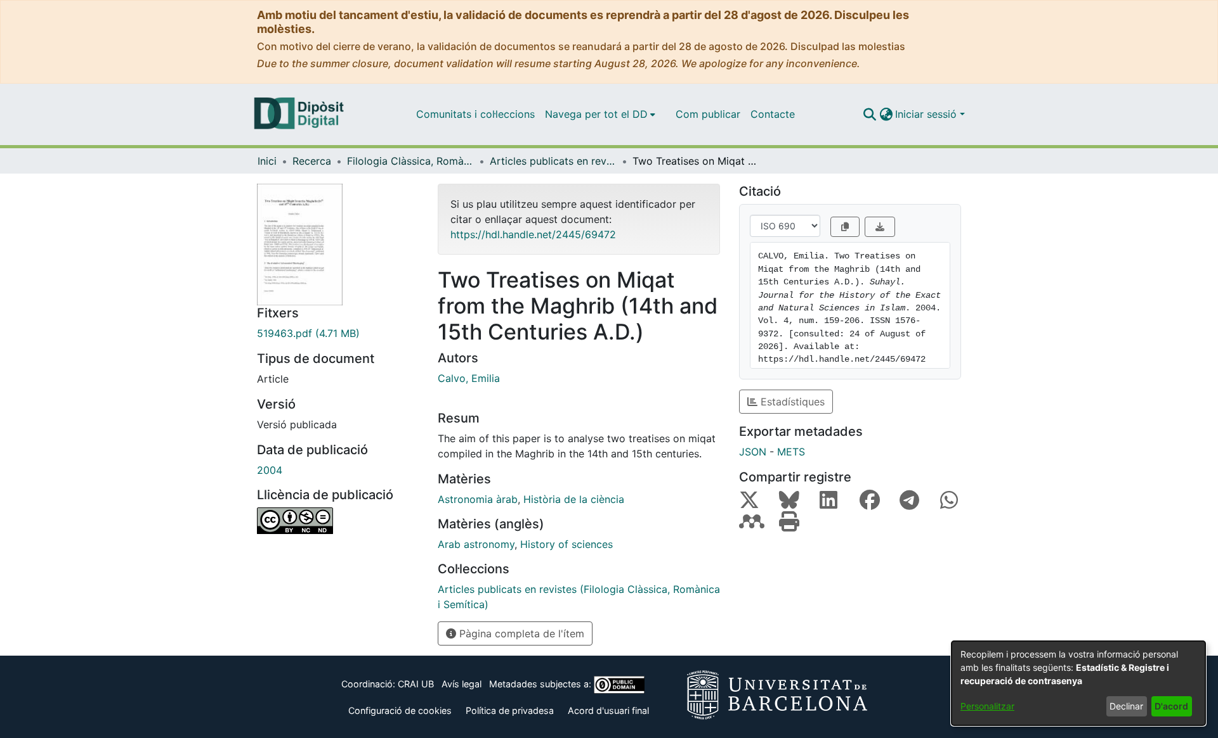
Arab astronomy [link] (476, 544)
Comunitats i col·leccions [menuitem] (475, 114)
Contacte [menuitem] (772, 114)
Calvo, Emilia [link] (469, 378)
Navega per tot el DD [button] (596, 114)
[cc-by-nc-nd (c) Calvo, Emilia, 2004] (338, 520)
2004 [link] (269, 470)
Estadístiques (791, 401)
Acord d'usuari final (608, 710)
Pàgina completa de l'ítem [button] (520, 633)
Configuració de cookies (400, 710)
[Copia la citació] (845, 227)
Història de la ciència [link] (573, 499)
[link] (338, 333)
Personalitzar (987, 706)
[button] (869, 114)
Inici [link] (267, 161)
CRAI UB (416, 683)
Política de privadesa (510, 710)
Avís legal (461, 683)
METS (791, 451)
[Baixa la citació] (880, 227)
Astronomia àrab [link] (478, 499)
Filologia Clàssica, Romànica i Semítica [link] (410, 161)
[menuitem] (600, 114)
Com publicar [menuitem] (708, 114)
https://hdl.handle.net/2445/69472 (533, 234)
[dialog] (1078, 683)
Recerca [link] (311, 161)
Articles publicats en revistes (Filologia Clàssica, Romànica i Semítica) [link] (553, 161)
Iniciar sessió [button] (927, 114)
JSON (752, 451)
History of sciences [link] (566, 544)
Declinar (1126, 706)
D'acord (1171, 706)
